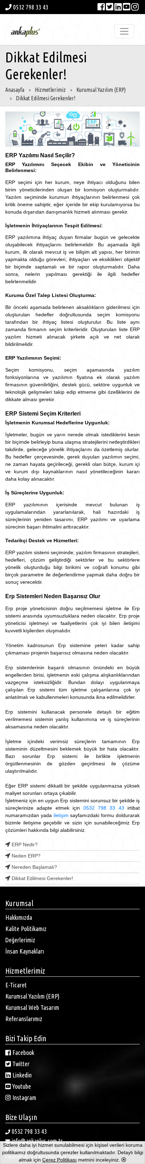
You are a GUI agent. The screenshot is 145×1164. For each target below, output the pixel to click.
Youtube (21, 1086)
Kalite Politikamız (25, 928)
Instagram (23, 1097)
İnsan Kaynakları (24, 951)
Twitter (20, 1063)
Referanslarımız (23, 1018)
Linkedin (21, 1074)
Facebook (22, 1052)
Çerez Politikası (59, 1160)
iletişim (61, 815)
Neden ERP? (25, 856)
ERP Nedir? (24, 844)
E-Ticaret (16, 984)
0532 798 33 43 (30, 7)
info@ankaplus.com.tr (37, 1140)
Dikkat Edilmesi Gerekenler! (41, 878)
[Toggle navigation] (124, 31)
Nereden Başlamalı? (33, 867)
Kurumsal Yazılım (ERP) (32, 996)
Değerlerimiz (20, 939)
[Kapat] (123, 1160)
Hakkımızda (18, 917)
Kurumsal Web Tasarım (32, 1007)
